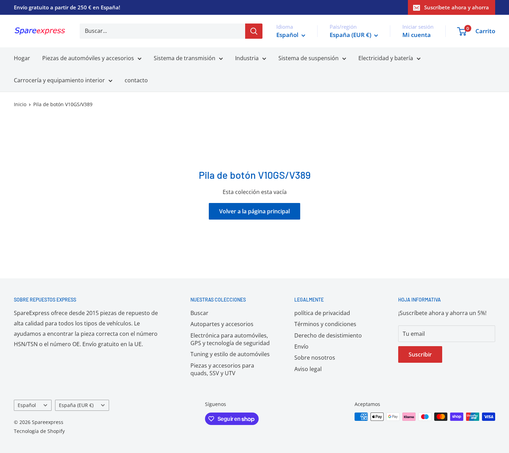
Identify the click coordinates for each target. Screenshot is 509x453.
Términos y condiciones (325, 324)
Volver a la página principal (254, 211)
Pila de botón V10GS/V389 (62, 104)
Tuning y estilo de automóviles (230, 354)
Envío (301, 346)
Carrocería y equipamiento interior (59, 80)
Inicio (20, 104)
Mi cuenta (416, 35)
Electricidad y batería (385, 58)
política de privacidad (322, 313)
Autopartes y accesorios (221, 324)
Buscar (199, 313)
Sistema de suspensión (308, 58)
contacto (136, 80)
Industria (247, 58)
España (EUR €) (76, 405)
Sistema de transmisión (184, 58)
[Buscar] (253, 31)
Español (27, 405)
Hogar (22, 58)
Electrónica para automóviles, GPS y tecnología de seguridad (230, 339)
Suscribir (420, 354)
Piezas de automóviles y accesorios (88, 58)
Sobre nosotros (314, 357)
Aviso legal (308, 369)
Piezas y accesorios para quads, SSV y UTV (222, 369)
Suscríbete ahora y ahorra (456, 7)
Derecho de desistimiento (328, 335)
